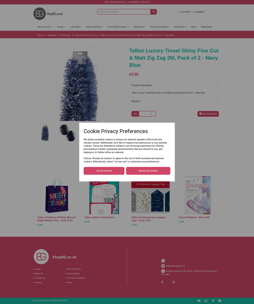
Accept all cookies (148, 170)
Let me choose (104, 170)
